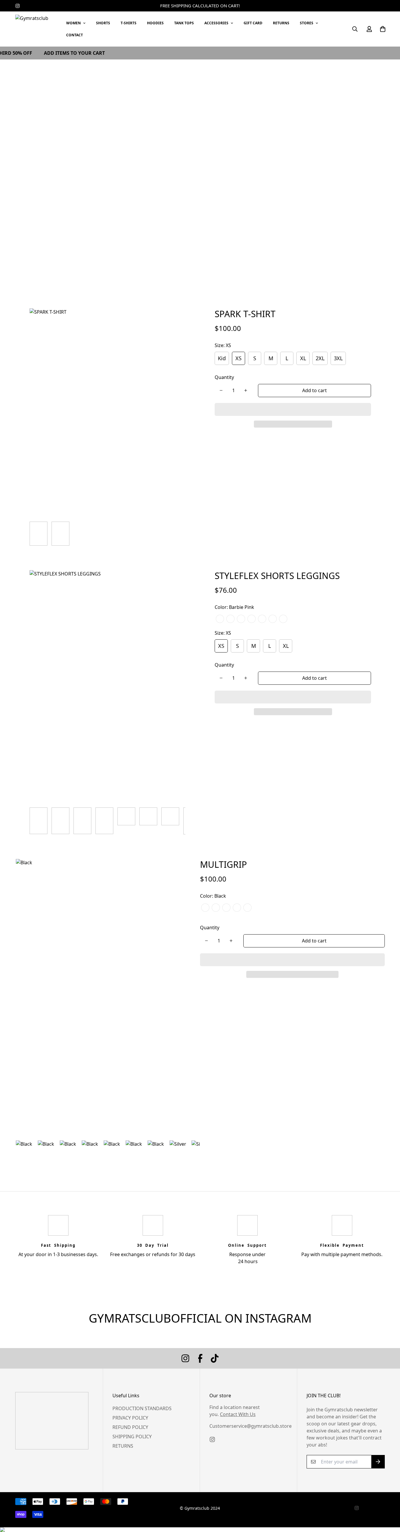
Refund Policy (130, 1427)
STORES (306, 23)
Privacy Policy (130, 1418)
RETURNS (281, 23)
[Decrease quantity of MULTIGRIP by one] (206, 940)
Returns (122, 1446)
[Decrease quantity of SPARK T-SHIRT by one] (221, 390)
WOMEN (73, 23)
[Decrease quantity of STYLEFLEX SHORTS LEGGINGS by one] (221, 678)
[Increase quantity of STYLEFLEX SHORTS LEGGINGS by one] (245, 678)
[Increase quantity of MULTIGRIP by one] (231, 940)
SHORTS (103, 23)
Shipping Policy (132, 1436)
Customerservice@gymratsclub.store (250, 1426)
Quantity (224, 377)
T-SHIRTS (128, 23)
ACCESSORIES (216, 23)
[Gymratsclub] (35, 29)
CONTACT (74, 35)
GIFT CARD (253, 23)
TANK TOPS (184, 23)
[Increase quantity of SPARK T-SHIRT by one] (245, 390)
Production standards (142, 1408)
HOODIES (155, 23)
